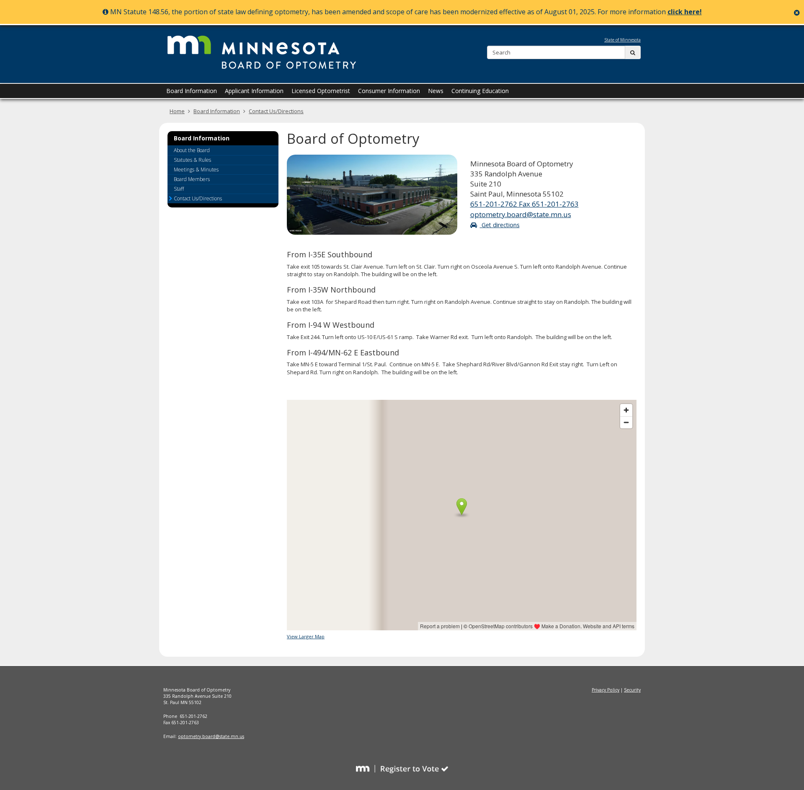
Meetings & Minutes (196, 169)
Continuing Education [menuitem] (480, 91)
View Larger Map (306, 636)
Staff (179, 188)
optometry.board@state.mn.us (520, 214)
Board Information (216, 111)
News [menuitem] (435, 91)
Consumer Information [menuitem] (389, 91)
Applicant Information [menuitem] (254, 91)
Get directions (500, 225)
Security (632, 690)
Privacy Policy (605, 690)
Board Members (192, 179)
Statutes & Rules (192, 159)
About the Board (192, 150)
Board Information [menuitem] (191, 91)
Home (177, 111)
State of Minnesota (622, 40)
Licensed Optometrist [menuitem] (320, 91)
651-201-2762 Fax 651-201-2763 (524, 204)
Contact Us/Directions (276, 111)
